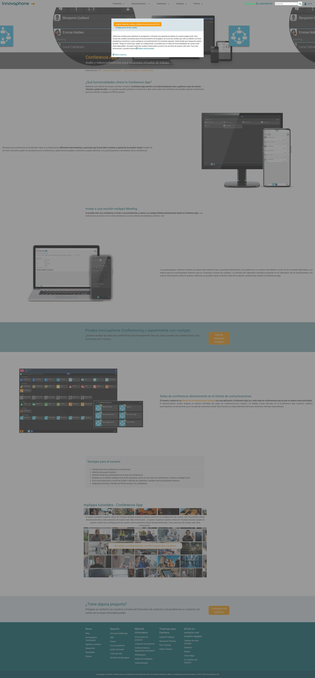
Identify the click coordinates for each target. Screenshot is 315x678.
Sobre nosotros (120, 55)
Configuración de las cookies (126, 28)
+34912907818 (265, 4)
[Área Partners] (305, 3)
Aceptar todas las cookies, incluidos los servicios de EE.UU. (137, 24)
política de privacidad (145, 49)
